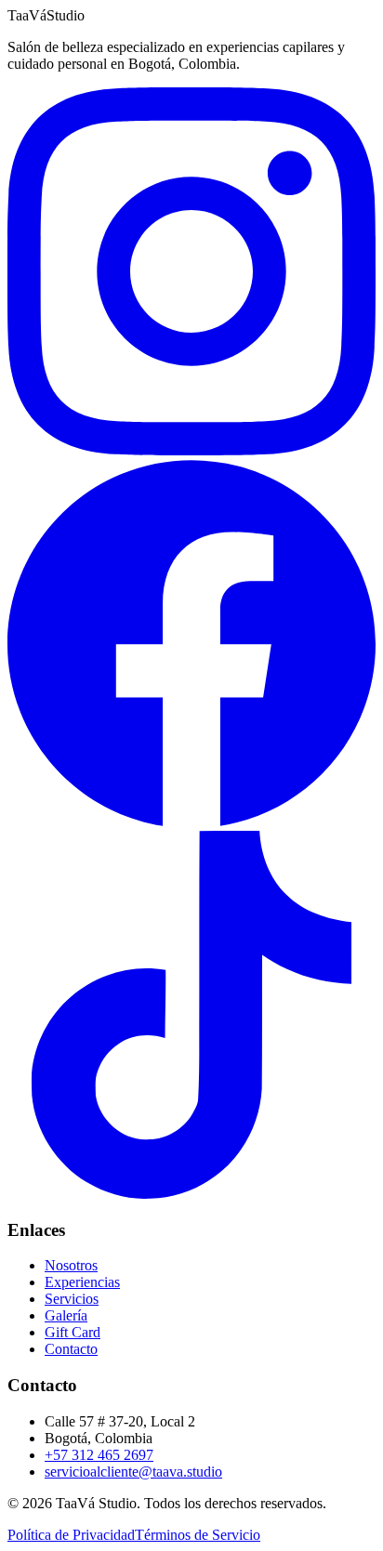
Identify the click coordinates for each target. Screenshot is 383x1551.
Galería (66, 1315)
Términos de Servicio (197, 1535)
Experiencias (82, 1282)
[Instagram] (191, 450)
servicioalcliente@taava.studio (133, 1471)
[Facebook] (191, 822)
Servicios (72, 1299)
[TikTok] (191, 1194)
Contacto (71, 1349)
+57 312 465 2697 (99, 1455)
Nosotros (71, 1265)
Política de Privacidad (71, 1535)
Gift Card (72, 1332)
